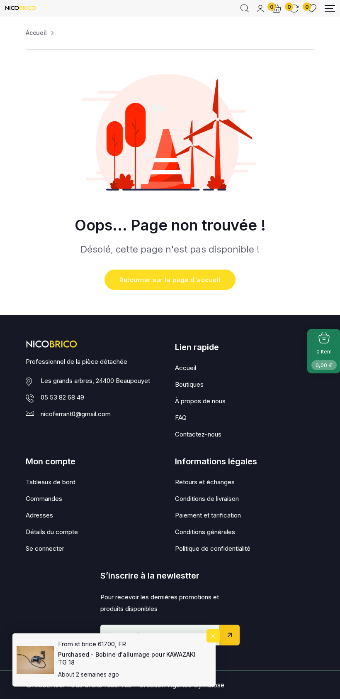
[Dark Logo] (20, 8)
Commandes (44, 499)
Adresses (39, 515)
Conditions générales (205, 532)
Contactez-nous (198, 434)
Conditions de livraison (207, 499)
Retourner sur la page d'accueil (170, 280)
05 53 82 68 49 (62, 397)
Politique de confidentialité (212, 548)
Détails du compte (52, 532)
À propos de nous (200, 401)
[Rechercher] (244, 8)
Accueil (36, 32)
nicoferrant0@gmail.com (76, 414)
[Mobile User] (260, 8)
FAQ (181, 418)
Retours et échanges (205, 482)
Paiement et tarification (208, 515)
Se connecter (45, 548)
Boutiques (189, 384)
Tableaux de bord (50, 482)
